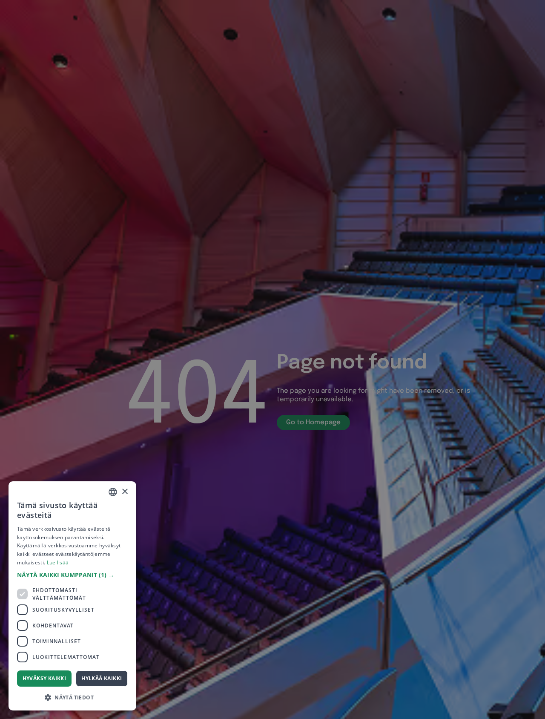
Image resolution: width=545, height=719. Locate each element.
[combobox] (113, 492)
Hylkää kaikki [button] (101, 678)
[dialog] (72, 595)
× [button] (124, 492)
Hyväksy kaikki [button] (44, 678)
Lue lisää (58, 562)
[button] (72, 575)
